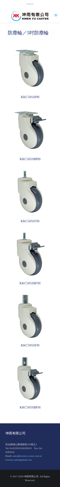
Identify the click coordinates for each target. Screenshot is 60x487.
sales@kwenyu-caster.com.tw (27, 456)
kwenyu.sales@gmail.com (18, 460)
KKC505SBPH (30, 159)
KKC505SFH (30, 345)
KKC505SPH (30, 97)
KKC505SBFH (30, 407)
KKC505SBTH (30, 283)
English (30, 4)
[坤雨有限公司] (30, 16)
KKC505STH (30, 221)
